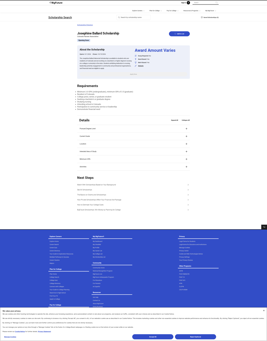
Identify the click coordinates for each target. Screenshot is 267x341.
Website (141, 66)
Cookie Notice (20, 331)
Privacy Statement (44, 331)
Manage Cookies (10, 337)
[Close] (264, 310)
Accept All (152, 337)
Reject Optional (195, 337)
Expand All (174, 120)
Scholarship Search (60, 17)
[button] (133, 128)
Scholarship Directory (85, 25)
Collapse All (186, 120)
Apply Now (133, 74)
